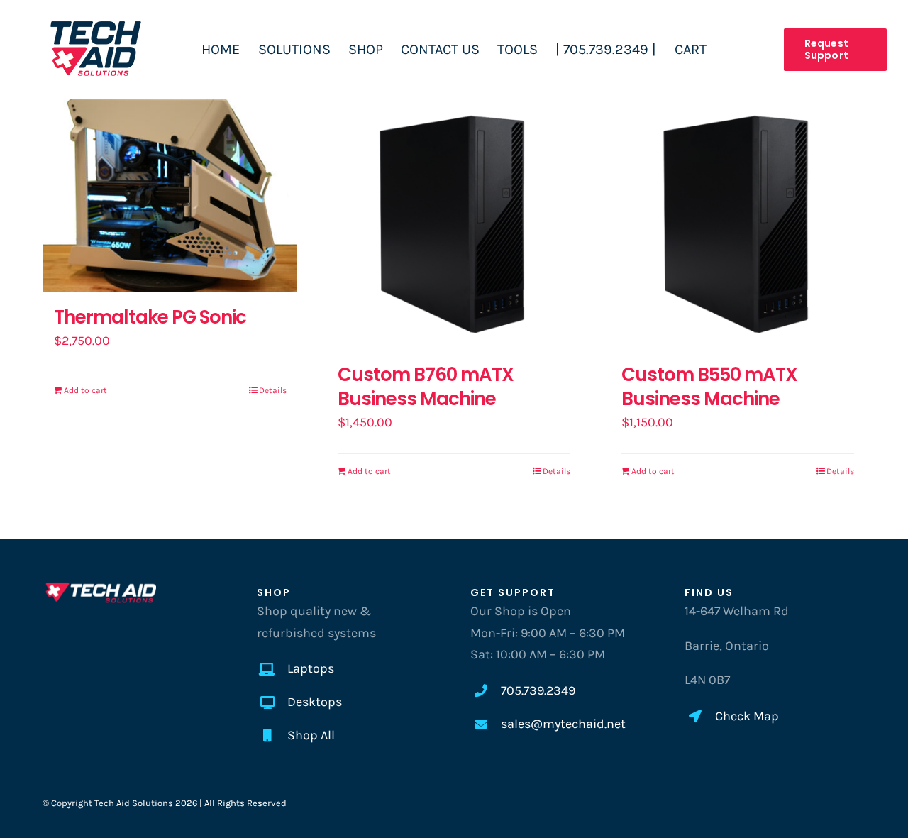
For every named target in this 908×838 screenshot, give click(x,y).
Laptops (310, 668)
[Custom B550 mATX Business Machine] (738, 222)
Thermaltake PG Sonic (150, 317)
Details (273, 390)
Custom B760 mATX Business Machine (426, 387)
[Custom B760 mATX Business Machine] (454, 222)
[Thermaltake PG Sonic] (170, 193)
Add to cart (85, 390)
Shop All (311, 735)
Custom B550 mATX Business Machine (709, 387)
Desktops (314, 702)
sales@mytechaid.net (563, 724)
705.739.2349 (538, 690)
